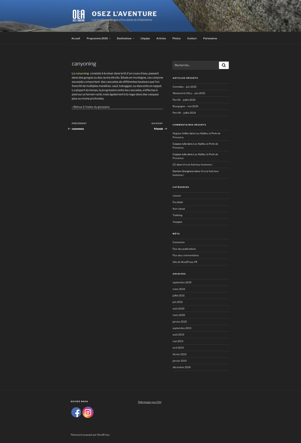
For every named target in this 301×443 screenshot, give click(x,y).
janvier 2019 (180, 360)
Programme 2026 (97, 38)
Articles (161, 38)
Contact (192, 38)
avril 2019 (178, 347)
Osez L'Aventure (124, 14)
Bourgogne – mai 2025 (185, 106)
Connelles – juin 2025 (184, 86)
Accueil (75, 38)
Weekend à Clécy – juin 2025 (189, 93)
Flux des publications (184, 248)
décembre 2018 (182, 367)
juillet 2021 (179, 295)
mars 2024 (179, 288)
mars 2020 (179, 314)
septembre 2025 (182, 282)
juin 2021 (178, 301)
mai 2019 (178, 341)
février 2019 (179, 354)
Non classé (179, 208)
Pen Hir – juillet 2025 (184, 99)
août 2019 (178, 334)
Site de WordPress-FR (185, 261)
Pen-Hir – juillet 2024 (184, 112)
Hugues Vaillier (181, 133)
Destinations (124, 38)
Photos (176, 38)
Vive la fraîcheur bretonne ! (197, 164)
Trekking (177, 215)
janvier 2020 (180, 321)
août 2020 (178, 308)
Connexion (179, 242)
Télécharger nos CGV (149, 402)
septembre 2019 (182, 328)
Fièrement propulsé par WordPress (90, 434)
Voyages (177, 221)
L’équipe (145, 38)
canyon (177, 195)
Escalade (178, 202)
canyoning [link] (82, 73)
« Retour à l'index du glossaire (91, 107)
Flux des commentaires (186, 255)
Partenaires (210, 38)
